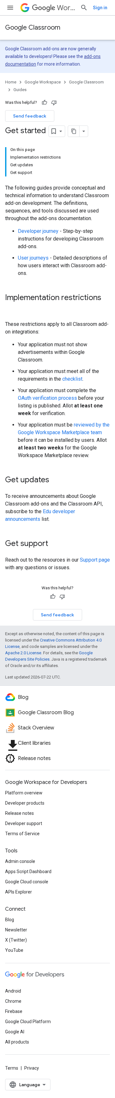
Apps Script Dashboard (28, 871)
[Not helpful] (54, 102)
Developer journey (38, 231)
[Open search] (84, 7)
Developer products (24, 803)
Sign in (100, 7)
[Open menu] (10, 7)
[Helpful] (44, 102)
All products (17, 1041)
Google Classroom (32, 28)
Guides (20, 89)
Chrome (13, 1001)
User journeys (33, 258)
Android (13, 991)
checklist (72, 379)
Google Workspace (43, 82)
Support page (95, 560)
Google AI (14, 1031)
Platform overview (23, 792)
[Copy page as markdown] (74, 131)
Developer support (23, 823)
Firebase (13, 1011)
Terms (11, 1068)
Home (10, 82)
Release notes (19, 813)
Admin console (20, 861)
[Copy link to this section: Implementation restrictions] (11, 308)
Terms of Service (22, 833)
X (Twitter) (16, 940)
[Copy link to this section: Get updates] (55, 480)
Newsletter (16, 929)
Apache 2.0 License (23, 652)
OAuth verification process (47, 398)
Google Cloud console (26, 881)
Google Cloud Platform (28, 1021)
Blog (9, 919)
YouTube (14, 950)
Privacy (31, 1068)
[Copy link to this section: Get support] (54, 544)
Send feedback (29, 116)
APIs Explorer (18, 891)
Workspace (66, 8)
